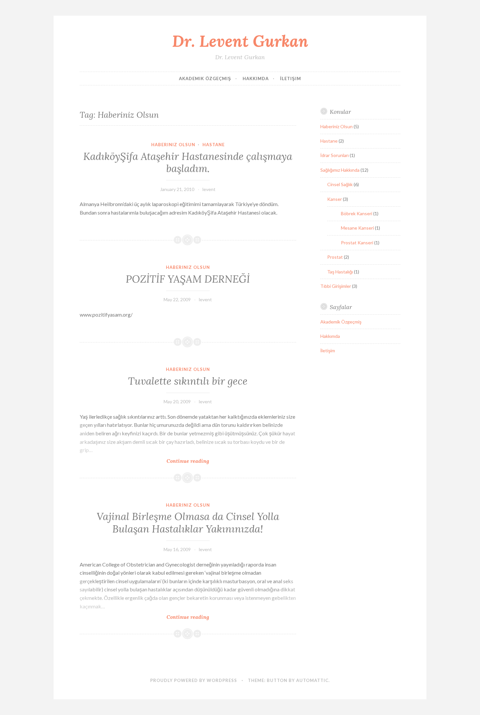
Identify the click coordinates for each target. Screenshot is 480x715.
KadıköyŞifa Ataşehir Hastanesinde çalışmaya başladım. (187, 162)
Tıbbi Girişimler (335, 286)
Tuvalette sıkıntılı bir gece (188, 381)
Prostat (335, 257)
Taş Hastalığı (340, 271)
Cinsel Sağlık (340, 184)
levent (209, 189)
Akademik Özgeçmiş (205, 78)
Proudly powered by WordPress (193, 680)
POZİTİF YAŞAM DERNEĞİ (188, 279)
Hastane (213, 144)
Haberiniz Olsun (173, 144)
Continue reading (199, 461)
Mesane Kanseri (357, 228)
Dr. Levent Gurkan (240, 41)
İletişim (290, 78)
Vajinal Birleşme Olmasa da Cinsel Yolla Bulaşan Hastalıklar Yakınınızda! (188, 522)
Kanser (334, 199)
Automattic (312, 680)
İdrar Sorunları (334, 155)
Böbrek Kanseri (356, 213)
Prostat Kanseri (357, 242)
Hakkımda (256, 78)
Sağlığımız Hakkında (340, 170)
